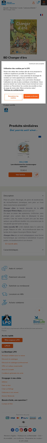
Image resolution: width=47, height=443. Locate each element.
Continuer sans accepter (36, 63)
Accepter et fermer (31, 96)
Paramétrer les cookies (13, 97)
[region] (23, 82)
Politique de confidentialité (14, 90)
